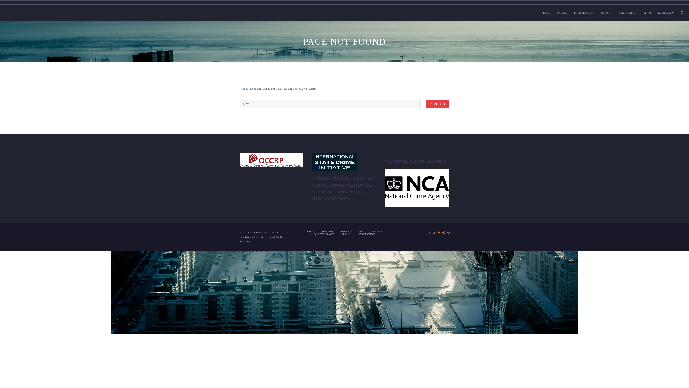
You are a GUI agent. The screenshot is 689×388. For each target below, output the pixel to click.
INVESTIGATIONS (584, 12)
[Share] (443, 232)
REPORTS (606, 12)
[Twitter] (434, 232)
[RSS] (439, 232)
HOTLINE (562, 12)
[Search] (681, 13)
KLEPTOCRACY (628, 12)
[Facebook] (429, 232)
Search (437, 104)
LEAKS (647, 12)
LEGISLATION (666, 12)
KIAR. (546, 12)
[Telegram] (448, 232)
